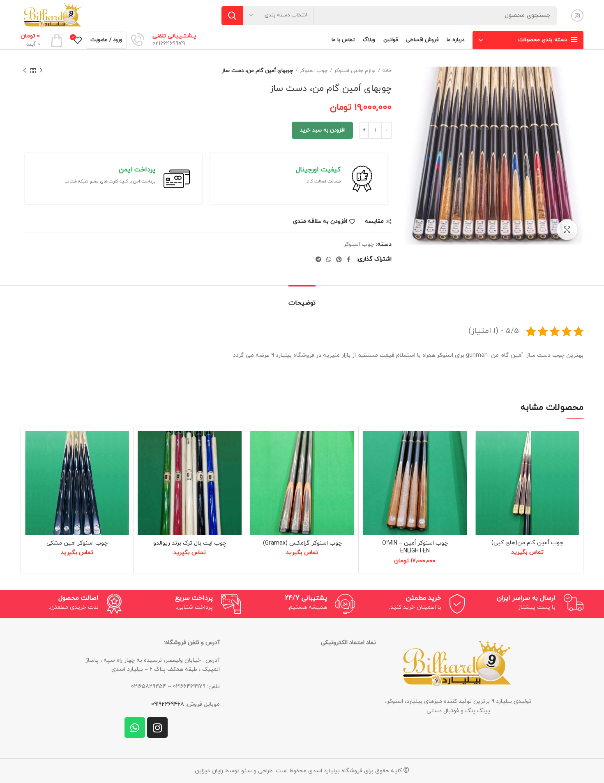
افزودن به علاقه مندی (320, 221)
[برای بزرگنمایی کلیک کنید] (567, 229)
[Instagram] (157, 727)
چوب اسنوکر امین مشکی (77, 543)
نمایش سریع (481, 481)
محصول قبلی (41, 71)
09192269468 (167, 704)
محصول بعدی (25, 71)
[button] (369, 463)
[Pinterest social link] (339, 259)
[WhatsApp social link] (329, 259)
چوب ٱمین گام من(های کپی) (527, 543)
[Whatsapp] (134, 727)
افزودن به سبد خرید (322, 130)
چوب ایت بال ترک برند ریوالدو (189, 543)
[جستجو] (232, 15)
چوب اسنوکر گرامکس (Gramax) (302, 543)
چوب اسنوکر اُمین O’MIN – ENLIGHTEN (415, 547)
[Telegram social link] (318, 259)
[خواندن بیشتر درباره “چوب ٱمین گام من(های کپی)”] (481, 463)
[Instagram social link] (577, 15)
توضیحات (302, 302)
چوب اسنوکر (313, 70)
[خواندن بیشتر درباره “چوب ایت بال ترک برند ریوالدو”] (144, 463)
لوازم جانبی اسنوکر (355, 70)
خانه (387, 70)
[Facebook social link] (348, 259)
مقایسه (374, 221)
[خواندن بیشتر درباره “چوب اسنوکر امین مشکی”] (31, 463)
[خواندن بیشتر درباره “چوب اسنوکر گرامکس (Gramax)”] (256, 463)
